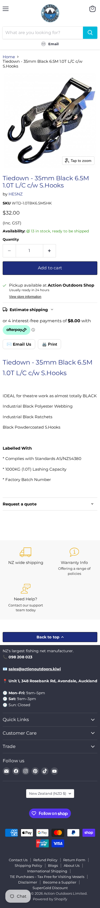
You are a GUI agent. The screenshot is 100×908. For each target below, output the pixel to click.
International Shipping (47, 871)
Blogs (53, 865)
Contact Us (18, 860)
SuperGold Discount (50, 888)
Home (9, 57)
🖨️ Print (49, 344)
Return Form (74, 860)
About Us (71, 865)
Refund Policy (45, 860)
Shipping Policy (28, 865)
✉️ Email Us (19, 344)
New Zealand (47, 793)
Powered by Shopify (50, 899)
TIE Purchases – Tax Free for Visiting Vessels (47, 876)
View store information (25, 297)
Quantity (11, 239)
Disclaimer (27, 882)
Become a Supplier (59, 882)
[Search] (90, 33)
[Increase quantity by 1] (49, 250)
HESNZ (16, 193)
